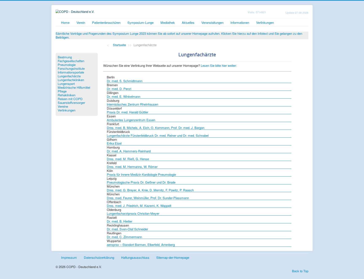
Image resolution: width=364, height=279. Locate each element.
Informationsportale (71, 72)
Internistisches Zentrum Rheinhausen (132, 104)
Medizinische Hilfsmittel (74, 87)
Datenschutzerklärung (99, 257)
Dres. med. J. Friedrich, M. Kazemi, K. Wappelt (139, 205)
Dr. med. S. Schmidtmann (124, 81)
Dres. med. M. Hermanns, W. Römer (132, 166)
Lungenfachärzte (69, 76)
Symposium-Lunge (140, 22)
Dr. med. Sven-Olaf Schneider (127, 229)
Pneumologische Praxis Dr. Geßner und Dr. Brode (141, 182)
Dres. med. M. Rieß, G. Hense (128, 159)
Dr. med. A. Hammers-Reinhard (129, 151)
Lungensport (66, 84)
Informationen (239, 22)
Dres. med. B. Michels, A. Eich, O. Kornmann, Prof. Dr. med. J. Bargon (155, 127)
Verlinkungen (265, 22)
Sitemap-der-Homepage (172, 257)
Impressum (69, 257)
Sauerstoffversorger (71, 103)
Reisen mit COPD (70, 99)
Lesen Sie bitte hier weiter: (219, 65)
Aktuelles (188, 22)
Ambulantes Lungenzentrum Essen (131, 120)
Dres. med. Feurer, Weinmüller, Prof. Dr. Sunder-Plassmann (148, 198)
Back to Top (300, 271)
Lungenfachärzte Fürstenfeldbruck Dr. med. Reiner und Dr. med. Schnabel (158, 135)
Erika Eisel (114, 143)
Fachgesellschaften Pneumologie (71, 63)
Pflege (62, 91)
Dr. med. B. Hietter (119, 221)
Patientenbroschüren (106, 22)
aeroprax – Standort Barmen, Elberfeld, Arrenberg (141, 244)
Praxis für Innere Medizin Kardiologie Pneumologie (141, 174)
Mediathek (168, 22)
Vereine (63, 106)
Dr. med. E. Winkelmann (123, 96)
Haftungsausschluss (135, 257)
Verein (80, 22)
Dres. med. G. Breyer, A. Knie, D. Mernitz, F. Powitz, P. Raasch (150, 190)
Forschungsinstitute (71, 68)
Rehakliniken (66, 95)
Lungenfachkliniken (71, 80)
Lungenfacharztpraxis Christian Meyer (133, 213)
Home (65, 22)
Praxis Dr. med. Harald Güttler (127, 112)
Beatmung (65, 57)
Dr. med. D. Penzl (119, 88)
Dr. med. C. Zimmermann (124, 237)
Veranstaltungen (212, 22)
